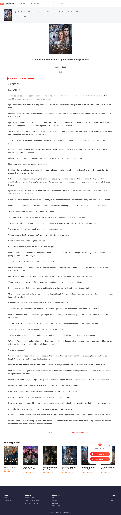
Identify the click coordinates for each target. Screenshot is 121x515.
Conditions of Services (32, 500)
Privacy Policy (29, 498)
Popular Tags (56, 505)
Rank (53, 498)
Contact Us (7, 500)
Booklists (55, 503)
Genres (54, 500)
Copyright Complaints (31, 503)
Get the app (7, 498)
